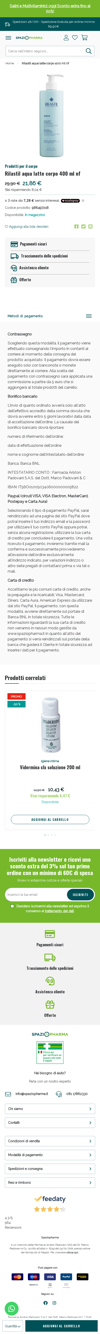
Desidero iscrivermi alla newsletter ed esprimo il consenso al (52, 908)
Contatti (14, 1122)
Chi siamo (15, 1109)
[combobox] (50, 51)
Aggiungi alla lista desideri (28, 226)
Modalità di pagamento (25, 1155)
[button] (45, 835)
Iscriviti (80, 894)
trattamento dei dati (59, 911)
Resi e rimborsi (19, 1182)
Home (10, 63)
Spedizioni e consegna (25, 1169)
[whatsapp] (12, 1309)
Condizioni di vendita (24, 1141)
